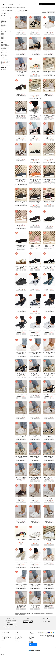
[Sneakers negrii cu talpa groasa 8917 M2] (35, 258)
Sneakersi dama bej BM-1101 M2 (35, 394)
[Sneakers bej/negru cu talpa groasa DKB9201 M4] (35, 22)
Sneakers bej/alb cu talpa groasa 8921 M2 (21, 267)
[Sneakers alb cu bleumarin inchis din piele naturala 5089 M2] (35, 279)
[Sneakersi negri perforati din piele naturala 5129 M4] (49, 386)
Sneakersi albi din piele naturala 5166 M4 (49, 585)
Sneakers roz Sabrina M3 (35, 245)
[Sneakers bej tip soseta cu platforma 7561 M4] (49, 448)
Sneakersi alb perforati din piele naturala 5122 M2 (35, 585)
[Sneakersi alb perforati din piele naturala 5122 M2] (35, 576)
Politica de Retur (18, 636)
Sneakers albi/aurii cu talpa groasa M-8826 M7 (35, 353)
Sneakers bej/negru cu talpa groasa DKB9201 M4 (35, 30)
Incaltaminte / (10, 7)
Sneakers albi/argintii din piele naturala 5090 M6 (21, 395)
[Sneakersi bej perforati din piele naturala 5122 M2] (49, 107)
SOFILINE (3, 55)
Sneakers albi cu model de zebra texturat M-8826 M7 (35, 519)
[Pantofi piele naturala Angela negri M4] (49, 171)
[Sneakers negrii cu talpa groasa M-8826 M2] (21, 279)
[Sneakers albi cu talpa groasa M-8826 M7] (21, 576)
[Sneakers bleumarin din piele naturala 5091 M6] (21, 365)
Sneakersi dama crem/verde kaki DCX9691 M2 (49, 374)
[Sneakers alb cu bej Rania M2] (21, 216)
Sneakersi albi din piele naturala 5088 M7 (49, 331)
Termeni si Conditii (5, 636)
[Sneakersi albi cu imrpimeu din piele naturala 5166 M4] (35, 407)
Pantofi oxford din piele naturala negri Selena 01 (49, 224)
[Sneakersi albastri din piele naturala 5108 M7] (49, 279)
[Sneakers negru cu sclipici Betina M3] (35, 149)
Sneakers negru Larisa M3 (21, 92)
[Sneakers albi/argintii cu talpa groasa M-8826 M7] (49, 22)
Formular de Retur (18, 638)
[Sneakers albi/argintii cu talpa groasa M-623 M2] (21, 428)
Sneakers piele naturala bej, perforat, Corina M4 (21, 606)
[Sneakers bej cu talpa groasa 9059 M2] (35, 490)
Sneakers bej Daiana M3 (35, 71)
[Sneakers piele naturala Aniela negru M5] (21, 194)
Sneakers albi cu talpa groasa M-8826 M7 (21, 585)
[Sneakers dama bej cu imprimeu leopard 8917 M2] (49, 511)
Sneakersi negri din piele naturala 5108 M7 (21, 308)
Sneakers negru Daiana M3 (21, 539)
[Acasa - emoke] (3, 4)
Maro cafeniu (4, 25)
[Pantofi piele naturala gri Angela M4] (49, 149)
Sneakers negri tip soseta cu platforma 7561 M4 (35, 137)
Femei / (6, 7)
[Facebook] (24, 622)
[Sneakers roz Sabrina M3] (35, 237)
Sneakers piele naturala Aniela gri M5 (49, 72)
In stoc (3, 69)
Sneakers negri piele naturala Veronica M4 (35, 374)
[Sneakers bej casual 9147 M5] (49, 554)
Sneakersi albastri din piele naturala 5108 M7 (49, 287)
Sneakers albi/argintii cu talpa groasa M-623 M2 (21, 436)
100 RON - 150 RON (5, 46)
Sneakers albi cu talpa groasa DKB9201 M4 (21, 30)
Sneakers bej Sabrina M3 (49, 245)
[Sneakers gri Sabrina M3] (49, 85)
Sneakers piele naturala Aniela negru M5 (21, 202)
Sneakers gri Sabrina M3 (49, 92)
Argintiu (3, 20)
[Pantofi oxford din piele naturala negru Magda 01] (21, 237)
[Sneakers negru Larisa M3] (21, 85)
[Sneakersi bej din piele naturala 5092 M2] (21, 63)
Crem (3, 24)
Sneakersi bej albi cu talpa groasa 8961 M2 (49, 478)
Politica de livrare (4, 638)
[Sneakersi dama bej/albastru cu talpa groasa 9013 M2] (35, 469)
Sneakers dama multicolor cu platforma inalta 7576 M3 (21, 519)
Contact (3, 640)
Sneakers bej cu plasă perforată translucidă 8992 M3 (49, 499)
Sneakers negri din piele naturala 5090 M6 (49, 308)
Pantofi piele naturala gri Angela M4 (49, 157)
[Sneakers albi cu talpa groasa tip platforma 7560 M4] (21, 469)
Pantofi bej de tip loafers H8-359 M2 (49, 353)
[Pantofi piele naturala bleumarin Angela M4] (21, 171)
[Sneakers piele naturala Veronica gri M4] (35, 85)
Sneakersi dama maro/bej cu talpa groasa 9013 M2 (21, 157)
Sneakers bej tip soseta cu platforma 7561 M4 (49, 457)
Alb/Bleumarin (4, 21)
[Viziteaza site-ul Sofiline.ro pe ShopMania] (31, 650)
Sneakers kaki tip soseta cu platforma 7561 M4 (21, 137)
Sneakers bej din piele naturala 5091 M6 (35, 562)
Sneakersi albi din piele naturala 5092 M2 (21, 51)
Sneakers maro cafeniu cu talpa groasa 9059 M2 (21, 499)
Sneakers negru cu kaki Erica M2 (35, 224)
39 (2, 38)
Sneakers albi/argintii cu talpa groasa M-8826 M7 (49, 30)
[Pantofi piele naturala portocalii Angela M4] (35, 171)
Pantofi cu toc (3, 12)
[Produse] (41, 4)
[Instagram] (32, 622)
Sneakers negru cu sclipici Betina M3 (35, 157)
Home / (3, 7)
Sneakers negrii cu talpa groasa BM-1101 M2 (49, 267)
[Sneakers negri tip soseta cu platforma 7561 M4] (35, 128)
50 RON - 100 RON (5, 45)
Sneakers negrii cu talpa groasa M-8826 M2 (21, 287)
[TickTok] (30, 622)
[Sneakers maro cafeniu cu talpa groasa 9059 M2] (21, 490)
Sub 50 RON (4, 44)
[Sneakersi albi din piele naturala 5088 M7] (49, 322)
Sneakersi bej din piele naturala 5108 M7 (21, 562)
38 (2, 37)
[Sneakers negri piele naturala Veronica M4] (35, 365)
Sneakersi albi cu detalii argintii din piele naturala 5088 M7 (35, 331)
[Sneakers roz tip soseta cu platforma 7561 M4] (35, 448)
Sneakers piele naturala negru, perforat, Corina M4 (35, 202)
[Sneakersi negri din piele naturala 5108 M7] (21, 300)
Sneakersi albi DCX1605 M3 (49, 605)
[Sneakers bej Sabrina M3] (49, 237)
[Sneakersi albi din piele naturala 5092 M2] (21, 43)
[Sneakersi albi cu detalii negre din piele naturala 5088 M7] (49, 407)
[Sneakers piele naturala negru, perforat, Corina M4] (35, 194)
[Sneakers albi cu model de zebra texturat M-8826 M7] (35, 511)
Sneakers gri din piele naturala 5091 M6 (35, 116)
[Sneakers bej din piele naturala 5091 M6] (35, 554)
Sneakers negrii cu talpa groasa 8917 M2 (35, 267)
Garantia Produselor (18, 637)
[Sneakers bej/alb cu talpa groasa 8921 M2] (21, 258)
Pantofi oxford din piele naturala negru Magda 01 (21, 246)
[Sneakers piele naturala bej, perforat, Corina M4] (21, 597)
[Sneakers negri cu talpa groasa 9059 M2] (35, 43)
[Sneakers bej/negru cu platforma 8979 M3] (49, 428)
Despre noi (3, 634)
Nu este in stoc (4, 70)
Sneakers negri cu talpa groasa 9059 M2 (35, 51)
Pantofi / (14, 7)
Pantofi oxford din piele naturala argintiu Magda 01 (35, 540)
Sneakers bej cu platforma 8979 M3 (35, 436)
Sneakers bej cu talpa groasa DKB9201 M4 (49, 51)
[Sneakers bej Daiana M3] (35, 63)
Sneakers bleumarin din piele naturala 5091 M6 (21, 374)
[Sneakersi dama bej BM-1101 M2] (35, 386)
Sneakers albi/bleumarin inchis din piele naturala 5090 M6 (35, 308)
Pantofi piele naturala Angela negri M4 (49, 180)
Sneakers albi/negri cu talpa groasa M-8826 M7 (21, 353)
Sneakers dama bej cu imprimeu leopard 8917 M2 (49, 519)
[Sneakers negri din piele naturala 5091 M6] (21, 322)
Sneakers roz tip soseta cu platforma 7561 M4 (35, 457)
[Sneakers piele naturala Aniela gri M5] (49, 63)
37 (2, 35)
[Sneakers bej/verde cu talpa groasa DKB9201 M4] (21, 448)
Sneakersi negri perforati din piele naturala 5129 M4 (49, 395)
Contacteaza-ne (33, 645)
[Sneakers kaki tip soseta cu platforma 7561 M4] (21, 128)
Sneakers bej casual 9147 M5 (49, 562)
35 (2, 33)
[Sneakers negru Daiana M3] (21, 532)
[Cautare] (19, 4)
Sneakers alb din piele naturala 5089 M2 (49, 540)
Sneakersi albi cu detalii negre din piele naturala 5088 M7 (49, 415)
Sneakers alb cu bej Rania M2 (21, 224)
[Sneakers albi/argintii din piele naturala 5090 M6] (21, 386)
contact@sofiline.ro (46, 621)
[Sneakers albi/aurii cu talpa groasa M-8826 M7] (35, 344)
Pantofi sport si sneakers (5, 13)
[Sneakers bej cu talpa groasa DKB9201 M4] (49, 43)
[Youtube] (28, 622)
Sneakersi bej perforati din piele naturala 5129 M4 (21, 415)
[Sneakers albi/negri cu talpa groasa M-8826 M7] (21, 344)
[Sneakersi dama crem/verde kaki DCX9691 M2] (49, 365)
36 (2, 34)
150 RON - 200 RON (5, 48)
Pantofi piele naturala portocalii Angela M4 (35, 180)
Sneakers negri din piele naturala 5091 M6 (21, 331)
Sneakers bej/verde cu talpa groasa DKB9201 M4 (21, 457)
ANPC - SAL (17, 641)
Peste (3, 59)
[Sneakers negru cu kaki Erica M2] (35, 216)
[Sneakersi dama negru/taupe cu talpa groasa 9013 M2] (49, 128)
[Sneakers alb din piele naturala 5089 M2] (49, 532)
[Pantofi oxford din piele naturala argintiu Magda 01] (35, 532)
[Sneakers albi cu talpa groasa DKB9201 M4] (21, 22)
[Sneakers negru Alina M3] (49, 194)
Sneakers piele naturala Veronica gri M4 (35, 93)
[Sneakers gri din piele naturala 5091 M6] (35, 107)
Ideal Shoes (4, 52)
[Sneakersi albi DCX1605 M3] (49, 597)
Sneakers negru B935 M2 (21, 115)
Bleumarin (3, 22)
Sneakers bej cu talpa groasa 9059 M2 (35, 499)
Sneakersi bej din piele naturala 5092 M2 (21, 72)
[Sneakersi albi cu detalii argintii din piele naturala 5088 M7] (35, 322)
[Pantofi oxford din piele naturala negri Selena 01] (49, 216)
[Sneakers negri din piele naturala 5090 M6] (49, 300)
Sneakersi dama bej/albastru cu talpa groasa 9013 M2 (35, 478)
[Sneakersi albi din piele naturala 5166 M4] (49, 576)
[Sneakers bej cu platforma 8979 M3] (35, 428)
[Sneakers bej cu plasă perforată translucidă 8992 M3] (49, 490)
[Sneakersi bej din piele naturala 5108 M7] (21, 554)
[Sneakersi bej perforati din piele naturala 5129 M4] (21, 407)
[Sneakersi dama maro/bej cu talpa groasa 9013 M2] (21, 149)
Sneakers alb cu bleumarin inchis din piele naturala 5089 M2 (35, 287)
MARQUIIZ (3, 54)
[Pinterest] (26, 622)
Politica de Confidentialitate (6, 637)
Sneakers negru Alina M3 (49, 201)
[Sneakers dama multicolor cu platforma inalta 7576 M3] (21, 511)
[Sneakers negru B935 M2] (21, 107)
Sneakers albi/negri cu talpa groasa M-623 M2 (35, 606)
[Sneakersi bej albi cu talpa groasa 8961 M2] (49, 469)
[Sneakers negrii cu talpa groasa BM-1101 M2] (49, 258)
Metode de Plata (18, 634)
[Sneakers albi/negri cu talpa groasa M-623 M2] (35, 597)
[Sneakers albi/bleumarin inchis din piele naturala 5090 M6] (35, 300)
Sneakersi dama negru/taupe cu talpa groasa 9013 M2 (49, 137)
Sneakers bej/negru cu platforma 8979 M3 (49, 436)
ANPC (16, 640)
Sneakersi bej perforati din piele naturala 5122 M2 (49, 116)
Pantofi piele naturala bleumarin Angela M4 (21, 180)
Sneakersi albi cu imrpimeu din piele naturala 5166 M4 (35, 415)
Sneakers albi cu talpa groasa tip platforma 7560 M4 (21, 478)
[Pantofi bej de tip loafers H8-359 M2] (49, 344)
